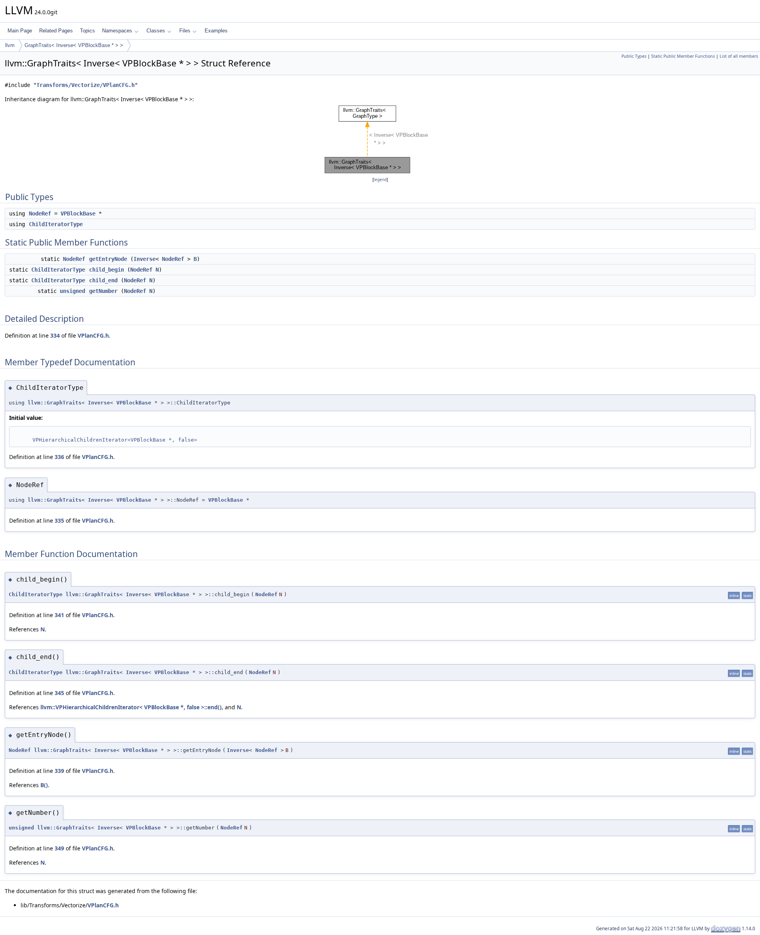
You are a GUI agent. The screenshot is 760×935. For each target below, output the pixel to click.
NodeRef (40, 213)
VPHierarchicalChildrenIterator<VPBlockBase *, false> (114, 440)
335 (59, 520)
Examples (216, 31)
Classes (155, 31)
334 (55, 335)
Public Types (633, 56)
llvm (10, 45)
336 (59, 457)
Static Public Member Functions (683, 56)
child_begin (106, 269)
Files (184, 31)
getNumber (103, 291)
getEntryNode (108, 259)
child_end (103, 280)
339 (59, 770)
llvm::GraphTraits (55, 403)
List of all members (739, 56)
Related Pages (56, 31)
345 (59, 693)
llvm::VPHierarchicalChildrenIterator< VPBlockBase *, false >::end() (131, 707)
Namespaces (117, 31)
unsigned (72, 291)
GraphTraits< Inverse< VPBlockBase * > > (74, 45)
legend (380, 179)
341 (59, 615)
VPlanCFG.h (93, 335)
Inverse (144, 259)
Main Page (20, 31)
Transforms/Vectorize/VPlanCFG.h (85, 85)
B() (44, 785)
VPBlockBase (78, 213)
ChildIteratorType (56, 224)
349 (59, 848)
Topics (87, 31)
